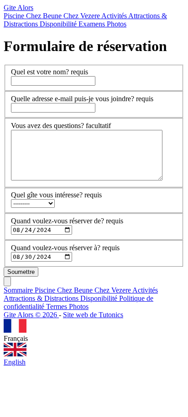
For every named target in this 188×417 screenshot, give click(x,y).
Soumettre (21, 271)
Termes (57, 306)
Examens (92, 24)
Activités (114, 16)
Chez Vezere (82, 16)
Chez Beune (44, 16)
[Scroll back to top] (7, 281)
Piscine (15, 16)
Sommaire (19, 290)
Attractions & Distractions (42, 298)
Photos (116, 24)
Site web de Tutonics (93, 315)
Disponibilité (59, 24)
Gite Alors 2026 (31, 315)
